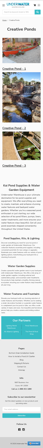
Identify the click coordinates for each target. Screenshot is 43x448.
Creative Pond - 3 (14, 166)
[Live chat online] (34, 443)
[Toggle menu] (3, 5)
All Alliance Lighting (11, 332)
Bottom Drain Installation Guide (21, 353)
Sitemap (21, 370)
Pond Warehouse (31, 326)
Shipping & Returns (21, 363)
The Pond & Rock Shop (31, 333)
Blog (21, 360)
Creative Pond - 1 (14, 69)
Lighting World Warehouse (11, 327)
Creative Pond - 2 (14, 128)
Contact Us (21, 367)
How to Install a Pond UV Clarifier (21, 356)
